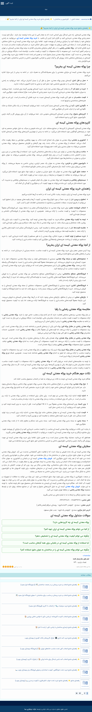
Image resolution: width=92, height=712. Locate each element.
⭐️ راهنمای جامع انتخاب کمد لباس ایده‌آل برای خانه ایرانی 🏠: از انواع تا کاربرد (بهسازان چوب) (48, 659)
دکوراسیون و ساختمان (61, 19)
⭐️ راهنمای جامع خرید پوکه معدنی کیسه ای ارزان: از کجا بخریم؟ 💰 (29, 19)
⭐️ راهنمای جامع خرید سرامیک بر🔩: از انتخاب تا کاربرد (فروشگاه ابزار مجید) (54, 606)
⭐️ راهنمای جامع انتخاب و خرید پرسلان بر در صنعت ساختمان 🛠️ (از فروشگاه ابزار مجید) (50, 584)
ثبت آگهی (9, 3)
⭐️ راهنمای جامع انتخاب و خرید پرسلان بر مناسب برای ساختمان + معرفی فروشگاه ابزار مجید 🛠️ (48, 595)
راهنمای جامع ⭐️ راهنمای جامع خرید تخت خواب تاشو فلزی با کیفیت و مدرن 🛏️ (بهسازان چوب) (47, 680)
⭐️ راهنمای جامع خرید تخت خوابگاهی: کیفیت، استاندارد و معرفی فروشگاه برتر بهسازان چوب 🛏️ (47, 670)
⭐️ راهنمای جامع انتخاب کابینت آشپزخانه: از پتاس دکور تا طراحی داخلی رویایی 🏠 (52, 616)
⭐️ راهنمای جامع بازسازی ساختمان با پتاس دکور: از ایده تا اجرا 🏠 (57, 627)
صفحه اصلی (75, 19)
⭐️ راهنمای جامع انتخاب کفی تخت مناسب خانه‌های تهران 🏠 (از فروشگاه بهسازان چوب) (50, 648)
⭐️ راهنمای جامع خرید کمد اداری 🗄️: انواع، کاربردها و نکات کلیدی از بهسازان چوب (52, 638)
